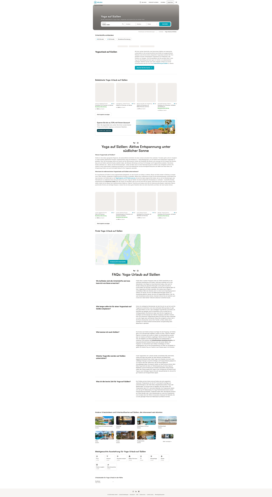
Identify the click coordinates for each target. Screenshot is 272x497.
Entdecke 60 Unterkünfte (118, 262)
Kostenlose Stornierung (124, 39)
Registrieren (170, 2)
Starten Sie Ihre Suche (143, 67)
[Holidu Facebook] (139, 491)
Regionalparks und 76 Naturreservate (126, 178)
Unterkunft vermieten (153, 2)
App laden (144, 2)
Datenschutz (142, 494)
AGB (137, 494)
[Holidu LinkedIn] (136, 491)
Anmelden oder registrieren (104, 130)
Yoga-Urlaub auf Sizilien (171, 31)
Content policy (150, 494)
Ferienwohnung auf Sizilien (160, 63)
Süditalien (161, 31)
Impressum (132, 494)
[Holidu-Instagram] (133, 491)
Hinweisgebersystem (159, 494)
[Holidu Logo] (101, 2)
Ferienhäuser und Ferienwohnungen (146, 31)
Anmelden (163, 2)
